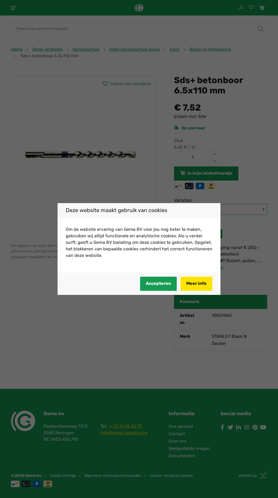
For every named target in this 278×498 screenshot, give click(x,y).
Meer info (196, 284)
